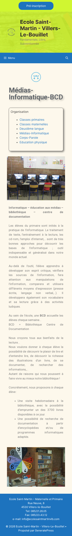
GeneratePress (44, 530)
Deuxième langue (32, 128)
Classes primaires (32, 119)
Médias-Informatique (34, 133)
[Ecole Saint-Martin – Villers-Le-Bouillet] (11, 32)
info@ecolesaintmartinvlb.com (40, 519)
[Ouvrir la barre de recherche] (67, 58)
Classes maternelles (34, 124)
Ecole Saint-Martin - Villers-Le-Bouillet (40, 28)
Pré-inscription (36, 6)
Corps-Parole (29, 137)
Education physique (33, 142)
